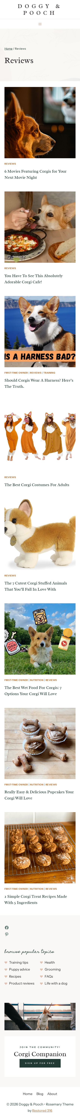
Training (49, 372)
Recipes (15, 976)
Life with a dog (56, 983)
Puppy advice (19, 969)
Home (27, 1094)
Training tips (18, 962)
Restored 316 (42, 1111)
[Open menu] (40, 24)
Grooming (53, 969)
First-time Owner (16, 372)
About (52, 1094)
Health (50, 962)
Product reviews (21, 983)
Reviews (10, 163)
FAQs (49, 976)
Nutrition (37, 680)
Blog (39, 1094)
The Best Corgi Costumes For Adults (36, 484)
